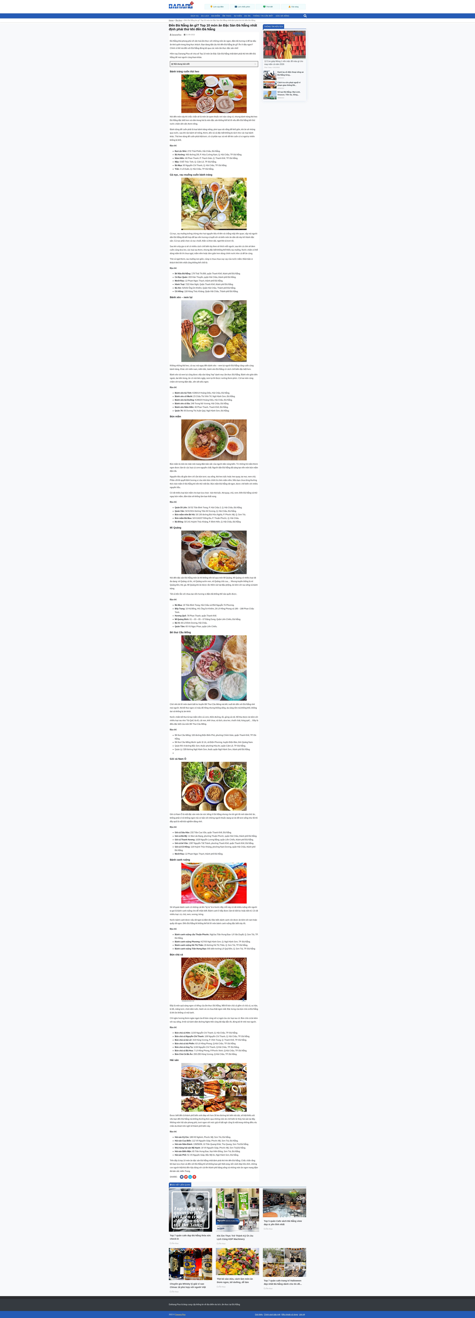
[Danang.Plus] (181, 5)
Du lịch (205, 16)
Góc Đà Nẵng (282, 16)
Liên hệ (302, 1314)
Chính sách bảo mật (272, 1314)
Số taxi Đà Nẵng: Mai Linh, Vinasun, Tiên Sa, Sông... (288, 93)
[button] (305, 16)
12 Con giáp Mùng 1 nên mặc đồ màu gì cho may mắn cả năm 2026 (283, 62)
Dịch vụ (195, 16)
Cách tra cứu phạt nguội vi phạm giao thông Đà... (288, 83)
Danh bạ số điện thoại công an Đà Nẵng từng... (290, 73)
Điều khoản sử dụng (290, 1314)
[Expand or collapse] (255, 64)
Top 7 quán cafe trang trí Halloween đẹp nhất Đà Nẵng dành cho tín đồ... (283, 1282)
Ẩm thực (226, 16)
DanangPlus (176, 35)
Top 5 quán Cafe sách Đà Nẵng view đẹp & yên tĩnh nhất (283, 1223)
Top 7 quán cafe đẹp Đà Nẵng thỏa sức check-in (190, 1237)
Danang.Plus (180, 1314)
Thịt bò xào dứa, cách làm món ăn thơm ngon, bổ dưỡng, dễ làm (235, 1281)
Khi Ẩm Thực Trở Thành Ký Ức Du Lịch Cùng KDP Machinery (235, 1237)
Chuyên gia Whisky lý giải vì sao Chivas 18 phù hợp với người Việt (188, 1285)
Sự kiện (238, 16)
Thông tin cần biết (263, 16)
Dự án (247, 16)
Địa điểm (215, 16)
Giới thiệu (259, 1314)
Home (171, 20)
